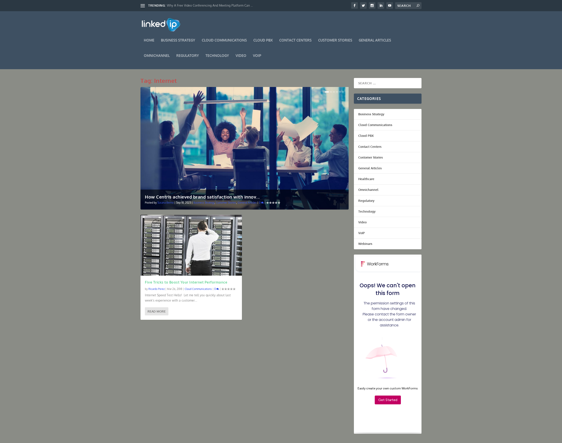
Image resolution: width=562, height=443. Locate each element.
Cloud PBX (263, 40)
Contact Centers (295, 40)
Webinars (365, 244)
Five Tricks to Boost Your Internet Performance (186, 282)
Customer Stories (335, 40)
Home (149, 40)
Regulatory (187, 56)
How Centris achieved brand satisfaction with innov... (202, 197)
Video (241, 56)
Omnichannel (157, 56)
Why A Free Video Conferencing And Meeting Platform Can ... (210, 5)
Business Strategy (178, 40)
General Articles (375, 40)
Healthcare (366, 179)
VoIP (257, 56)
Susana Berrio (165, 202)
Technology (217, 56)
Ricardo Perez (156, 289)
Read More (157, 311)
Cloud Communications (224, 40)
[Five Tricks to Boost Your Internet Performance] (191, 245)
